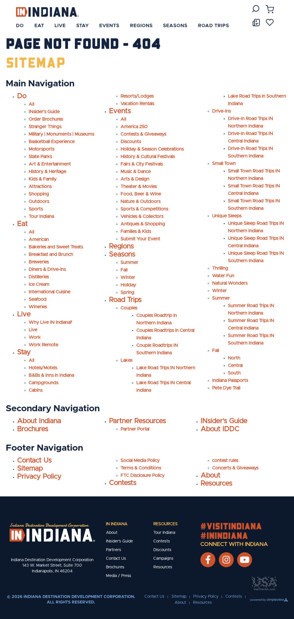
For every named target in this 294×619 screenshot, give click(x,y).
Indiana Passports (230, 380)
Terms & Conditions (141, 468)
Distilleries (39, 277)
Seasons (122, 254)
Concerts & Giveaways (235, 468)
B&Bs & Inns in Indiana (51, 375)
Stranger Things (45, 126)
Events (120, 111)
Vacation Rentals (137, 103)
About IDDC (220, 429)
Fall (124, 270)
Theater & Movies (139, 186)
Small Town (224, 163)
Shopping (39, 194)
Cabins (35, 390)
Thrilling (220, 268)
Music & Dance (136, 171)
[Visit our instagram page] (226, 559)
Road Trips (125, 299)
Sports (36, 209)
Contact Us (34, 460)
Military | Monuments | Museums (61, 134)
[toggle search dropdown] (255, 8)
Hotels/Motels (43, 367)
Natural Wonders (229, 283)
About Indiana (39, 421)
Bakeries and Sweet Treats (56, 247)
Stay (24, 352)
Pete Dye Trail (226, 388)
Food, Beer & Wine (141, 194)
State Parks (40, 156)
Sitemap (30, 468)
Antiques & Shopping (143, 224)
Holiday (128, 285)
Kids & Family (43, 179)
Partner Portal (135, 429)
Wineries (38, 306)
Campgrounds (43, 382)
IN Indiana (116, 524)
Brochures (32, 429)
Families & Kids (136, 231)
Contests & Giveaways (143, 134)
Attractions (40, 186)
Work (35, 337)
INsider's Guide (44, 111)
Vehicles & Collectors (142, 216)
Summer (129, 262)
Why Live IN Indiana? (50, 322)
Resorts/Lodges (137, 96)
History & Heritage (47, 171)
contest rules (225, 460)
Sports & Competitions (144, 209)
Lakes (126, 360)
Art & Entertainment (50, 164)
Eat (22, 223)
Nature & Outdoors (140, 201)
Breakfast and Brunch (51, 254)
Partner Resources (137, 421)
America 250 (134, 126)
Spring (127, 292)
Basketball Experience (52, 141)
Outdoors (39, 201)
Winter (128, 277)
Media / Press (118, 576)
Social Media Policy (140, 460)
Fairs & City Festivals (142, 164)
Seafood (38, 299)
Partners (113, 550)
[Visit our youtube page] (244, 559)
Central (235, 365)
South (234, 373)
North (234, 358)
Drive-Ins (221, 111)
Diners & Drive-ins (47, 269)
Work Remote (43, 344)
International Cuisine (49, 291)
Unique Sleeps (226, 216)
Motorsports (41, 149)
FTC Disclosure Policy (143, 475)
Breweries (39, 262)
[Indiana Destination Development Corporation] (47, 12)
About (210, 475)
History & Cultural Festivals (148, 156)
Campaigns (163, 559)
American (39, 239)
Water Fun (223, 275)
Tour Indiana (41, 216)
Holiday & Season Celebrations (152, 149)
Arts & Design (135, 179)
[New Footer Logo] (52, 532)
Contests (122, 482)
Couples (129, 308)
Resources (216, 483)
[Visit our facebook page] (208, 559)
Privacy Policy (39, 476)
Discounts (131, 141)
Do (21, 96)
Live (24, 314)
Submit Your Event (140, 239)
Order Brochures (46, 119)
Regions (121, 246)
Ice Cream (39, 284)
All (31, 104)
